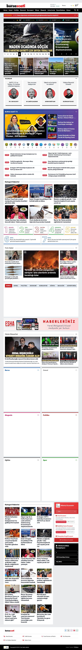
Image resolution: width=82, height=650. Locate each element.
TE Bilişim (76, 647)
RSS (7, 647)
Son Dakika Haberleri (10, 640)
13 (40, 54)
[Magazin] (38, 415)
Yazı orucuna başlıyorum (32, 83)
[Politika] (76, 415)
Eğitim (7, 460)
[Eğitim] (38, 460)
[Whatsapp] (77, 630)
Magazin (43, 10)
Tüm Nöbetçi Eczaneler (67, 540)
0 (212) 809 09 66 (62, 521)
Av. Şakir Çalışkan (32, 101)
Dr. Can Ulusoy (13, 101)
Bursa (5, 10)
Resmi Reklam (60, 10)
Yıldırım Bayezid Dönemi (68, 83)
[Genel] (76, 370)
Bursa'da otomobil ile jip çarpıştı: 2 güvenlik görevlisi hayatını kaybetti (23, 240)
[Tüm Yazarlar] (76, 78)
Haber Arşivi (28, 640)
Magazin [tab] (61, 285)
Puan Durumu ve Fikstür (50, 636)
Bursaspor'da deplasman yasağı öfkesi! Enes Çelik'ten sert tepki (59, 231)
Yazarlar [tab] (8, 78)
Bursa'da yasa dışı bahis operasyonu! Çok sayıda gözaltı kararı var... (62, 240)
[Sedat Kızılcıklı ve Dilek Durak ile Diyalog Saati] (52, 136)
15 (46, 54)
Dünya (37, 10)
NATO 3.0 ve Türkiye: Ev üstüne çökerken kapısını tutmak (13, 84)
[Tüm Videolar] (76, 111)
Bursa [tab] (8, 285)
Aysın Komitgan (50, 101)
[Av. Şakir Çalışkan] (32, 93)
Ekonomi (23, 10)
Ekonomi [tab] (33, 285)
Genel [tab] (16, 285)
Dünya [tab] (52, 285)
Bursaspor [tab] (43, 285)
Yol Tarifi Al (71, 521)
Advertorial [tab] (71, 285)
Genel (10, 10)
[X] (68, 630)
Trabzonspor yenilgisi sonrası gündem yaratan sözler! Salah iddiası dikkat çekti (28, 231)
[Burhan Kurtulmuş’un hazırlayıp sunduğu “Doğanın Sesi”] (52, 123)
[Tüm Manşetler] (76, 334)
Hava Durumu (9, 636)
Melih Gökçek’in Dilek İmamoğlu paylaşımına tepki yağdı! (43, 231)
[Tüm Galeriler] (76, 248)
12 (37, 54)
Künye (68, 10)
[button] (75, 15)
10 (31, 54)
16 (48, 54)
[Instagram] (71, 630)
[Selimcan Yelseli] (68, 93)
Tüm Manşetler (66, 636)
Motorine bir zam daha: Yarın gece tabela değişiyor (74, 231)
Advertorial (51, 10)
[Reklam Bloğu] (41, 324)
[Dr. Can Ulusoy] (14, 93)
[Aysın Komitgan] (50, 93)
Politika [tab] (24, 285)
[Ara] (75, 10)
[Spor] (76, 460)
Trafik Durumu (28, 636)
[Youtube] (74, 630)
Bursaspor (30, 10)
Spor (26, 227)
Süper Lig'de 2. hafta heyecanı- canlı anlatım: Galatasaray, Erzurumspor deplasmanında (60, 155)
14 (43, 54)
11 (34, 54)
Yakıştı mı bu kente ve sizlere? (50, 83)
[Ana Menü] (77, 10)
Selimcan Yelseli (68, 101)
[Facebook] (65, 630)
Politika (16, 10)
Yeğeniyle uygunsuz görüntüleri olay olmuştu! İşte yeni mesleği (13, 231)
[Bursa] (38, 370)
